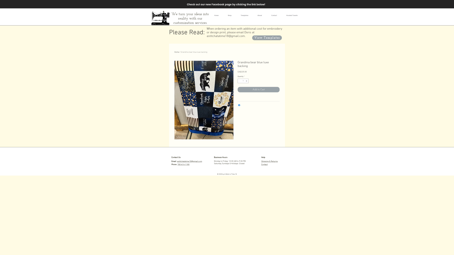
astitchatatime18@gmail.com (226, 36)
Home (176, 52)
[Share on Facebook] (239, 105)
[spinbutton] (243, 81)
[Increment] (246, 81)
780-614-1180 (183, 164)
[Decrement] (239, 81)
